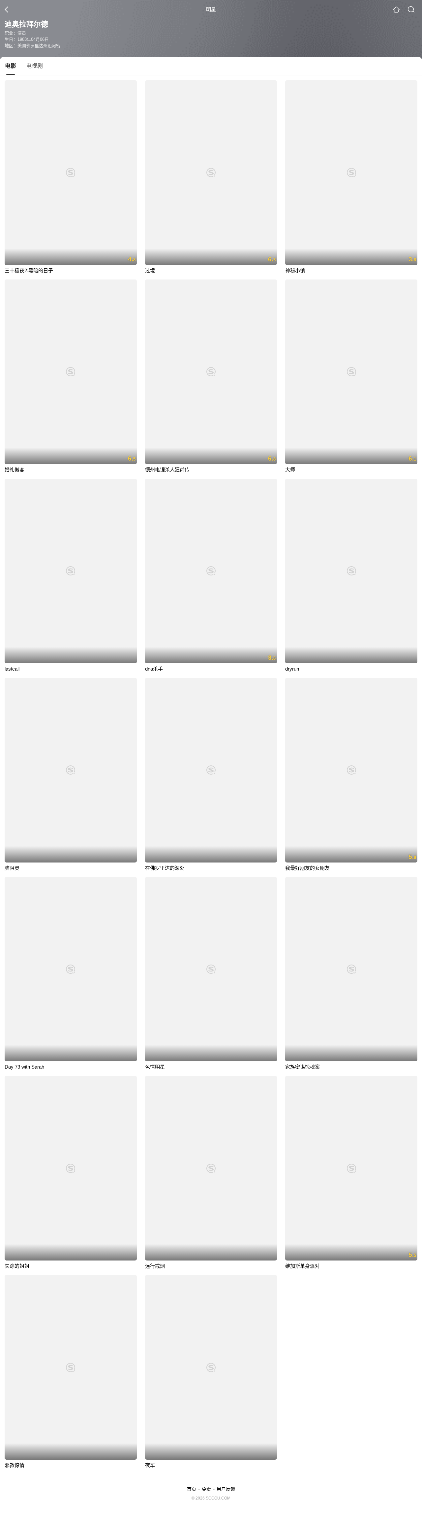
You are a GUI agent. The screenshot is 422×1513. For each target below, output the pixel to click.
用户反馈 (226, 1489)
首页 (191, 1489)
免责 (206, 1489)
